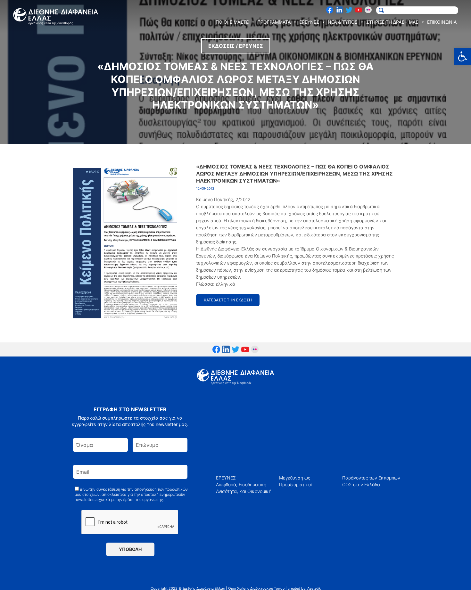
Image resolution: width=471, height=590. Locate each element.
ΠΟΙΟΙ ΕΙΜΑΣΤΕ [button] (232, 22)
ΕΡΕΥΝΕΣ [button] (309, 22)
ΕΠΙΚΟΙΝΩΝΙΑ (442, 22)
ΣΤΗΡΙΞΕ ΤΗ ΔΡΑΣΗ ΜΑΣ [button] (392, 22)
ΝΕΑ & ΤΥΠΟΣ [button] (343, 22)
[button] (462, 56)
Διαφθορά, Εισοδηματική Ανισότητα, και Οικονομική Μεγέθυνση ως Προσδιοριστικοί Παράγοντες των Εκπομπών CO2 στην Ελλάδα (308, 484)
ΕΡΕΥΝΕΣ (226, 477)
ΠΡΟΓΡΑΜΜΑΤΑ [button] (274, 22)
